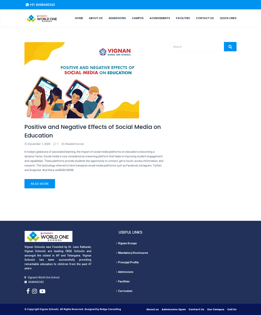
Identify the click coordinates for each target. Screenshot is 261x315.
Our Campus (215, 309)
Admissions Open (174, 309)
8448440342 (36, 282)
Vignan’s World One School (43, 277)
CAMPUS (138, 18)
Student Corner (74, 143)
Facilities (124, 281)
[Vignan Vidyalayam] (41, 18)
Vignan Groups (127, 243)
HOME (79, 18)
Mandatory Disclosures (133, 252)
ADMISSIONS (117, 18)
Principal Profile (128, 262)
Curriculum (125, 290)
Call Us (232, 309)
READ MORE (40, 184)
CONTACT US (205, 18)
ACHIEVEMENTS (160, 18)
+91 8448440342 (42, 5)
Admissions (125, 271)
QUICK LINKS (228, 18)
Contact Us (196, 309)
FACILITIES (183, 18)
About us (152, 309)
